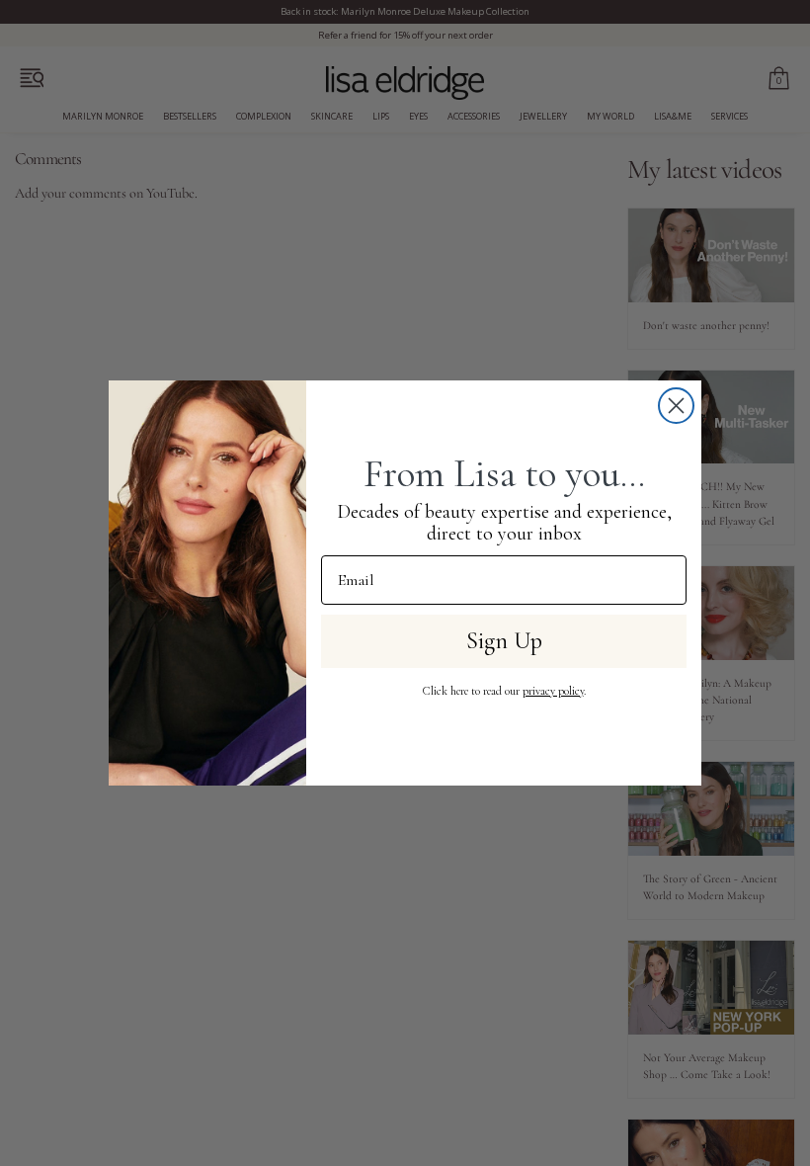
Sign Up (504, 640)
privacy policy (553, 691)
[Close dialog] (676, 405)
